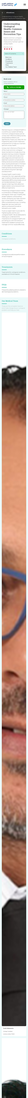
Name (5, 91)
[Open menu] (24, 4)
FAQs (7, 65)
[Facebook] (5, 49)
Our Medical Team (11, 67)
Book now (8, 57)
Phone (5, 97)
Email (5, 103)
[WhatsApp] (9, 49)
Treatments (9, 63)
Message (6, 109)
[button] (14, 53)
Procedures (9, 61)
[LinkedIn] (11, 49)
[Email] (7, 49)
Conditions (8, 59)
